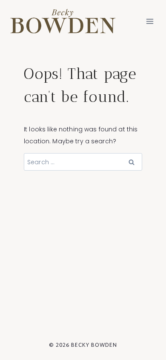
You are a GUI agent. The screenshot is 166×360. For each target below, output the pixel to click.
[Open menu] (149, 21)
